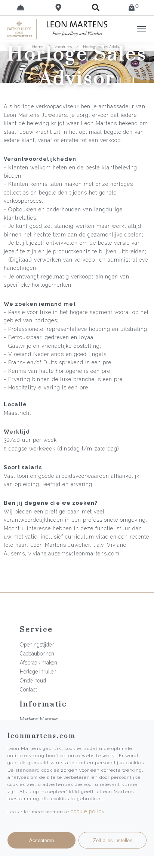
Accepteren (41, 840)
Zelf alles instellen (112, 840)
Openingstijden (37, 645)
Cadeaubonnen (37, 654)
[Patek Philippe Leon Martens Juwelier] (19, 29)
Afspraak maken (38, 663)
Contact (28, 690)
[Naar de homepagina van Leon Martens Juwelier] (77, 29)
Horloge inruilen (38, 672)
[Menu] (141, 28)
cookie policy (88, 811)
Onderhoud (33, 681)
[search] (96, 7)
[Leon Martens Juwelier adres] (58, 7)
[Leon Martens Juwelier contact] (21, 7)
